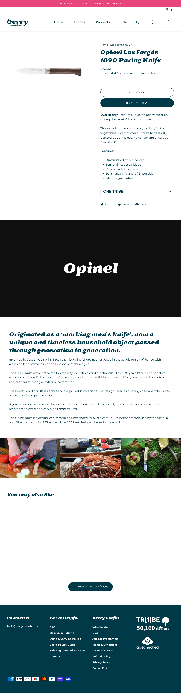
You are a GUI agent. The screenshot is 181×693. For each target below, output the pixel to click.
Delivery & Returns (62, 632)
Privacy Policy (101, 662)
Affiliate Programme (105, 638)
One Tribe (113, 191)
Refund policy (101, 656)
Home (59, 22)
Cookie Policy (101, 668)
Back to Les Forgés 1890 (93, 586)
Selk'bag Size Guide (62, 644)
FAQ (52, 627)
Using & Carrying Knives (65, 638)
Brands (79, 22)
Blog (95, 632)
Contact (55, 656)
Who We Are (100, 627)
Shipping (122, 73)
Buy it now (137, 103)
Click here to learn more (142, 119)
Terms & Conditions (104, 644)
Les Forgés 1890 (120, 44)
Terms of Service (102, 650)
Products (103, 22)
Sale (124, 22)
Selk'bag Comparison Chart (67, 650)
